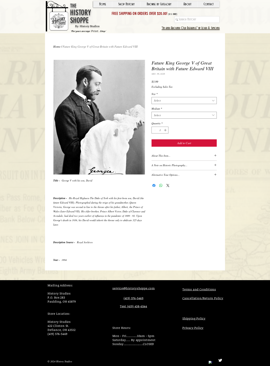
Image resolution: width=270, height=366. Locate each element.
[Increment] (165, 130)
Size (155, 94)
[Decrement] (154, 130)
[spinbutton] (160, 130)
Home (56, 46)
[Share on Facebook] (154, 185)
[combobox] (184, 100)
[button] (126, 4)
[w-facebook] (211, 363)
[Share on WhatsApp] (161, 185)
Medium (157, 108)
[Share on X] (168, 185)
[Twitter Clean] (220, 360)
